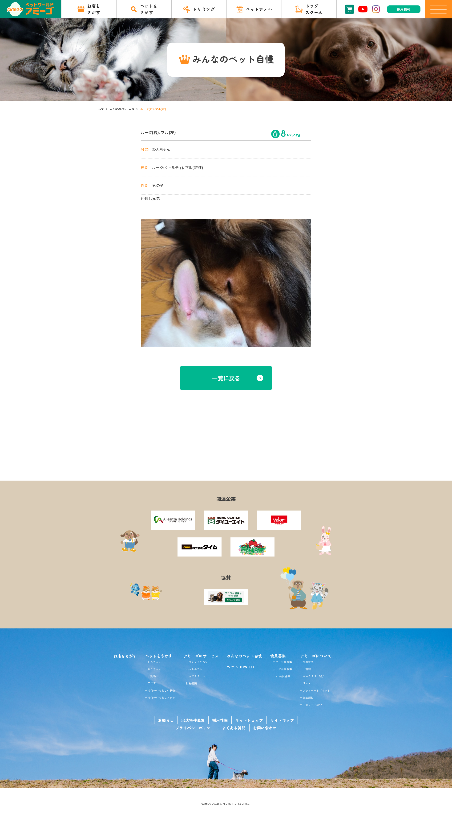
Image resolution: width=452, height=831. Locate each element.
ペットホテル (194, 669)
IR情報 (307, 669)
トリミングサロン (197, 662)
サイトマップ (282, 720)
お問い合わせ (265, 728)
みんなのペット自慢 (122, 109)
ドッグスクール (195, 676)
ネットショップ (249, 720)
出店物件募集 (193, 720)
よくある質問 (234, 728)
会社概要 (308, 662)
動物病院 (191, 683)
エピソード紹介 (312, 704)
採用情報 (220, 720)
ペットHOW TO (240, 666)
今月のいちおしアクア (161, 697)
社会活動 (308, 697)
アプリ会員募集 (282, 662)
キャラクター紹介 (314, 676)
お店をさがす (125, 656)
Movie (306, 683)
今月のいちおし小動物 (161, 690)
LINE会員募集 (281, 676)
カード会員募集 (282, 669)
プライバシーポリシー (194, 728)
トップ (100, 109)
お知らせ (166, 720)
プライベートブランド (316, 690)
